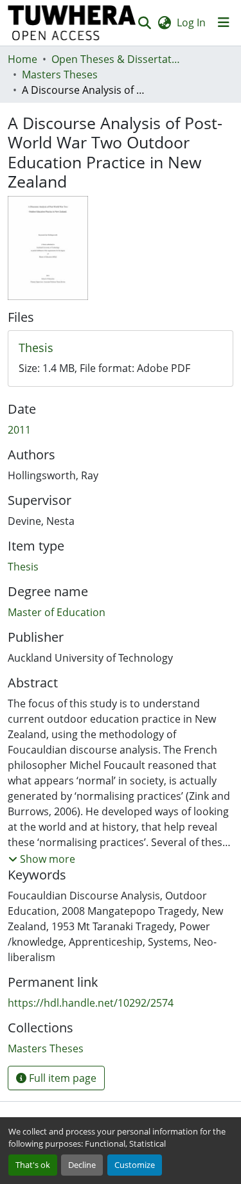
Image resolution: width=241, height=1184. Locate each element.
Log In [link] (191, 22)
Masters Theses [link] (60, 74)
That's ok (32, 1165)
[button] (72, 22)
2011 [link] (19, 430)
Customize (134, 1165)
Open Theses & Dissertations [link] (115, 59)
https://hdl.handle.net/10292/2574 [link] (91, 1003)
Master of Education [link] (56, 612)
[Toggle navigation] (223, 22)
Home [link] (22, 59)
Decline (82, 1165)
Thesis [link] (23, 567)
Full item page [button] (61, 1078)
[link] (120, 348)
